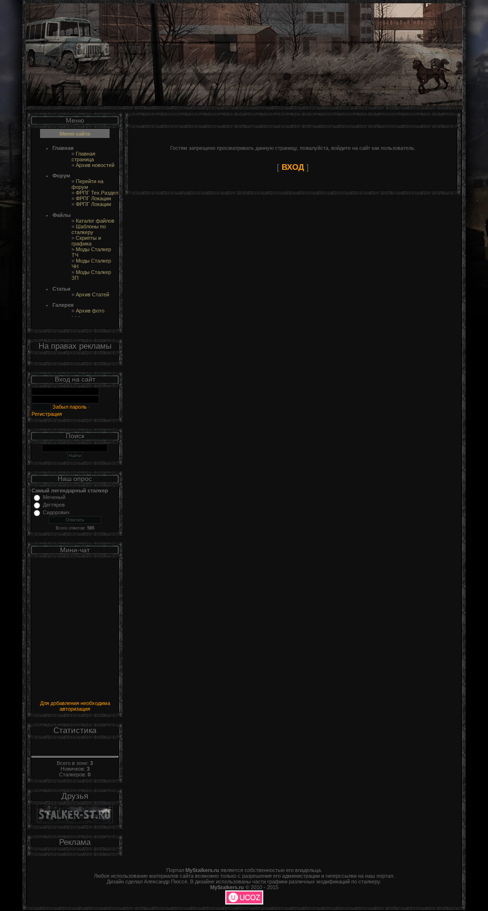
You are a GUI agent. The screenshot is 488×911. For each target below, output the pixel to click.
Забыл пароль (69, 407)
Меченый (54, 497)
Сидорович (56, 512)
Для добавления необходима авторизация (75, 706)
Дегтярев (54, 505)
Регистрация (46, 414)
